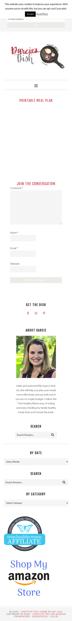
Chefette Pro (41, 614)
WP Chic (57, 611)
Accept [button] (30, 14)
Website (15, 263)
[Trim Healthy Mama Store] (25, 554)
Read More (42, 14)
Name (14, 232)
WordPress (40, 616)
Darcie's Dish (36, 56)
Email (14, 248)
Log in (54, 616)
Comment (16, 188)
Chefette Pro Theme (34, 611)
